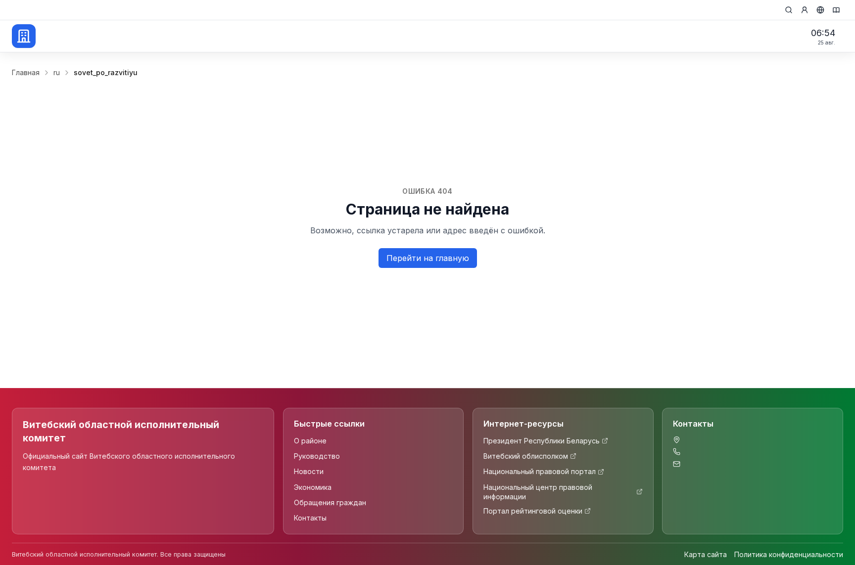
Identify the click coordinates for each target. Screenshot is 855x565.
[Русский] (820, 10)
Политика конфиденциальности (788, 554)
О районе (310, 440)
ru (56, 72)
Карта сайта (705, 554)
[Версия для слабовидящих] (836, 10)
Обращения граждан (330, 502)
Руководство (317, 456)
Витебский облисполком (525, 456)
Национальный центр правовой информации (537, 492)
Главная (26, 72)
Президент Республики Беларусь (541, 440)
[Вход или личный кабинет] (804, 10)
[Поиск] (789, 10)
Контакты (310, 518)
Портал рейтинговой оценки (532, 511)
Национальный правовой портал (539, 471)
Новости (309, 471)
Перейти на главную (427, 258)
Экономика (313, 487)
